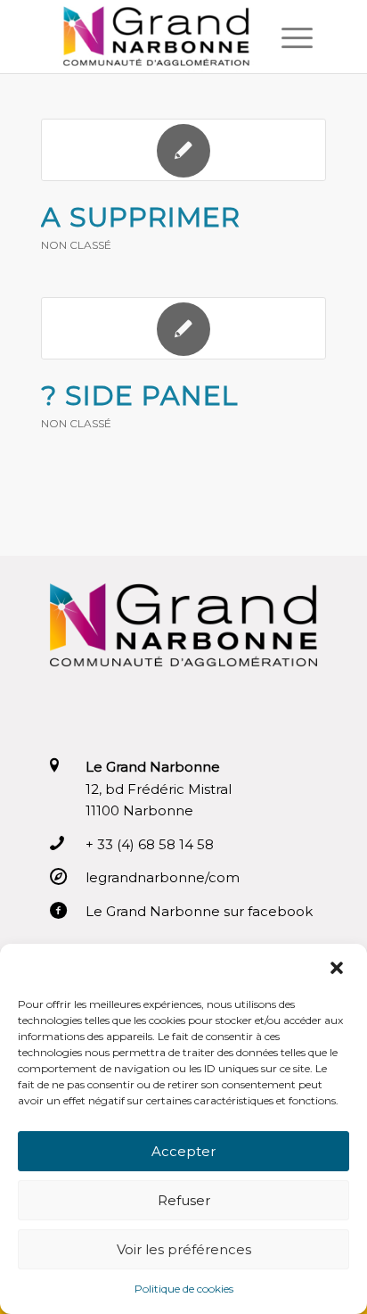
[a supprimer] (183, 150)
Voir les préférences (184, 1249)
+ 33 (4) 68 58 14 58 (150, 844)
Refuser (184, 1200)
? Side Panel (140, 395)
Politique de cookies (184, 1288)
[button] (338, 968)
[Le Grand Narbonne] (157, 36)
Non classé (76, 245)
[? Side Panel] (183, 328)
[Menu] (288, 36)
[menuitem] (288, 36)
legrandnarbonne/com (163, 877)
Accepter (183, 1151)
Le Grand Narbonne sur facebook (199, 911)
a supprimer (141, 217)
